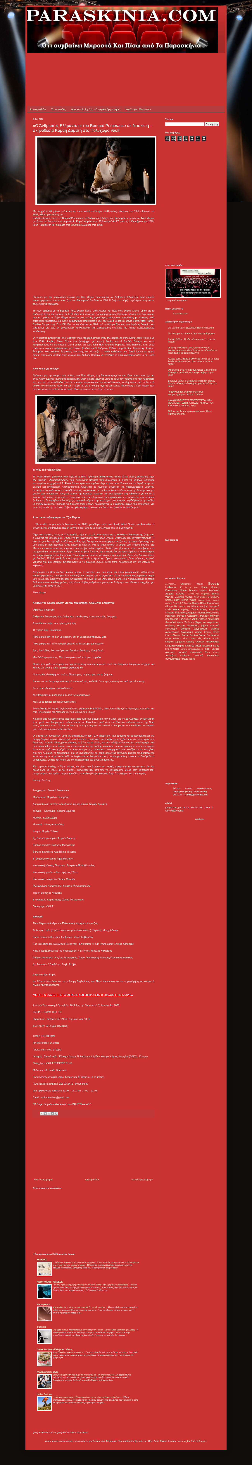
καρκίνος (200, 641)
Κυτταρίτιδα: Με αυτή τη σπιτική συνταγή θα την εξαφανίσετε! (80, 1307)
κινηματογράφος (174, 645)
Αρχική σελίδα (38, 109)
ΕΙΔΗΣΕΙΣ (42, 1259)
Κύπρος (194, 609)
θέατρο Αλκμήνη (173, 635)
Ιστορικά (214, 606)
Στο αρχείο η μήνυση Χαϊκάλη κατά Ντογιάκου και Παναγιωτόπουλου (83, 1375)
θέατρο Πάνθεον (173, 638)
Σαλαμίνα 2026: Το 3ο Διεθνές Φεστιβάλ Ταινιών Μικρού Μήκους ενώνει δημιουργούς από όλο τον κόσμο (192, 384)
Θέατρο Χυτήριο (199, 606)
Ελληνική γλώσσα (184, 597)
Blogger (202, 1441)
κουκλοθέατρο (172, 649)
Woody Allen (191, 587)
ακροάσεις (213, 622)
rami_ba (186, 1441)
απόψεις (170, 625)
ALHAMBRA (170, 584)
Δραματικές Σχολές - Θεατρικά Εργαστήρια (95, 109)
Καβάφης (185, 609)
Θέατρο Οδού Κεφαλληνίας (205, 603)
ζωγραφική (187, 631)
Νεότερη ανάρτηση (43, 1179)
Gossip (213, 583)
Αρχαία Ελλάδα (174, 593)
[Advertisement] (100, 61)
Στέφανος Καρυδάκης (208, 619)
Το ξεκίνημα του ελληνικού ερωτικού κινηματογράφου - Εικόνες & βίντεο (185, 393)
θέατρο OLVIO (211, 632)
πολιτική (198, 655)
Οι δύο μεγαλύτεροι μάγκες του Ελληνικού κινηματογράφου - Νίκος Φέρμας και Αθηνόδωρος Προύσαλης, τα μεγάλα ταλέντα (193, 350)
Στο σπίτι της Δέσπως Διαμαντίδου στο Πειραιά (191, 327)
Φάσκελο (41, 1327)
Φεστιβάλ (170, 622)
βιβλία (204, 625)
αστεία (181, 625)
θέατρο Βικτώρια (190, 635)
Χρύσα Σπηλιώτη (185, 622)
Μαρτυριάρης (43, 1304)
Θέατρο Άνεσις (188, 600)
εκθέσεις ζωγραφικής (194, 628)
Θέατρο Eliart (172, 600)
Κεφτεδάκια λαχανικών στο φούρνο (69, 1352)
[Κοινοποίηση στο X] (49, 1113)
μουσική (182, 652)
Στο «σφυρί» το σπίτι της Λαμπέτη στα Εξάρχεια (191, 333)
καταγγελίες (212, 641)
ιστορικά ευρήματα (175, 641)
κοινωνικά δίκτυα (210, 645)
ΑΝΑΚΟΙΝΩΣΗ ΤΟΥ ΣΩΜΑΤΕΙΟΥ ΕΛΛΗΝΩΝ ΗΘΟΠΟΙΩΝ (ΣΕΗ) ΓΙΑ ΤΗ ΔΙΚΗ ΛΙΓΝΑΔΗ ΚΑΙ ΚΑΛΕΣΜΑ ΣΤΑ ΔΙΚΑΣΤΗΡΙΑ (190, 403)
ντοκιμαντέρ (196, 652)
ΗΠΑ (196, 596)
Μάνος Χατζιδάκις (209, 609)
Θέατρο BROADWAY (209, 597)
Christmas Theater (191, 584)
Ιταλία (168, 609)
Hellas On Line (44, 1394)
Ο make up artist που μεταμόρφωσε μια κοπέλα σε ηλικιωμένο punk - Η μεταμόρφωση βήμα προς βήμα (192, 372)
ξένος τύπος (212, 652)
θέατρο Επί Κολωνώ (209, 635)
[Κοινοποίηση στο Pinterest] (56, 1113)
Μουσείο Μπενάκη (209, 616)
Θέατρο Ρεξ (184, 606)
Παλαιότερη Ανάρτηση (142, 1179)
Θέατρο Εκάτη (204, 600)
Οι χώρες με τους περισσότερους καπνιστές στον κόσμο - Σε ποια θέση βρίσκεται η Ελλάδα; (94, 1330)
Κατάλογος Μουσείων (138, 109)
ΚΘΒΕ (176, 609)
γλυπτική (214, 625)
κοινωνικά (193, 645)
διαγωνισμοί (171, 628)
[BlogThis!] (45, 1113)
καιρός (190, 641)
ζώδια (198, 631)
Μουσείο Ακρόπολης (188, 616)
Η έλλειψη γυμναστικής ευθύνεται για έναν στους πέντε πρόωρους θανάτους (87, 1397)
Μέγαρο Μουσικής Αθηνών (180, 612)
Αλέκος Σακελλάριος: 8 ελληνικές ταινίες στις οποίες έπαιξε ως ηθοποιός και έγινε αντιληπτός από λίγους (193, 361)
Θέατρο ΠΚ (171, 606)
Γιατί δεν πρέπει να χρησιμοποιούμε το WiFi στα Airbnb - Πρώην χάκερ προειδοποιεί (90, 1285)
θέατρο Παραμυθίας (192, 638)
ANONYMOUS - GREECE (50, 1282)
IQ (181, 587)
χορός (192, 659)
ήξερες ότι (200, 622)
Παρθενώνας (171, 619)
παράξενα (171, 655)
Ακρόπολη (214, 590)
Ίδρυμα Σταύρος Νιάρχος (193, 590)
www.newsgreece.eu (47, 1372)
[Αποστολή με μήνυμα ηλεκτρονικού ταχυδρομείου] (42, 1113)
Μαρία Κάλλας (204, 612)
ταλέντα (184, 659)
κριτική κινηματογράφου (192, 649)
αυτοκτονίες (193, 625)
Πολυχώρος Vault (188, 619)
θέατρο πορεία (211, 638)
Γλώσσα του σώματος (198, 594)
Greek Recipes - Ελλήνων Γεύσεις (55, 1349)
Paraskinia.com (180, 313)
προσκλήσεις (212, 655)
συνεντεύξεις (172, 658)
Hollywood (171, 587)
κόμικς (207, 649)
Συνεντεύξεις (58, 109)
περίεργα (185, 655)
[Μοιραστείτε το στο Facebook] (52, 1113)
